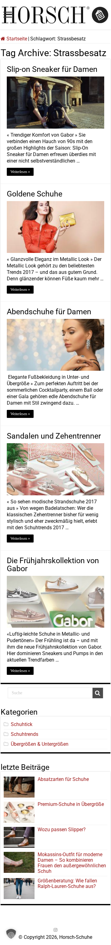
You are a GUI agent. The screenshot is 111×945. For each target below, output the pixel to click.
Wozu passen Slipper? (62, 829)
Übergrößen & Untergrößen (39, 744)
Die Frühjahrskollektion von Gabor (53, 564)
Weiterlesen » (20, 172)
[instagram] (55, 930)
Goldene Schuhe (34, 193)
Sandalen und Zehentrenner (54, 435)
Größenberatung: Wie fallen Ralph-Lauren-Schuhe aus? (67, 883)
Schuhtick (21, 724)
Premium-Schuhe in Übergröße (71, 804)
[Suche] (97, 693)
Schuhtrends (24, 734)
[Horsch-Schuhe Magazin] (55, 14)
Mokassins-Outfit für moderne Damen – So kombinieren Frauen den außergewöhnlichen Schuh (72, 863)
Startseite (16, 39)
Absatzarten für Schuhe (64, 779)
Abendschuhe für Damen (49, 311)
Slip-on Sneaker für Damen (52, 69)
